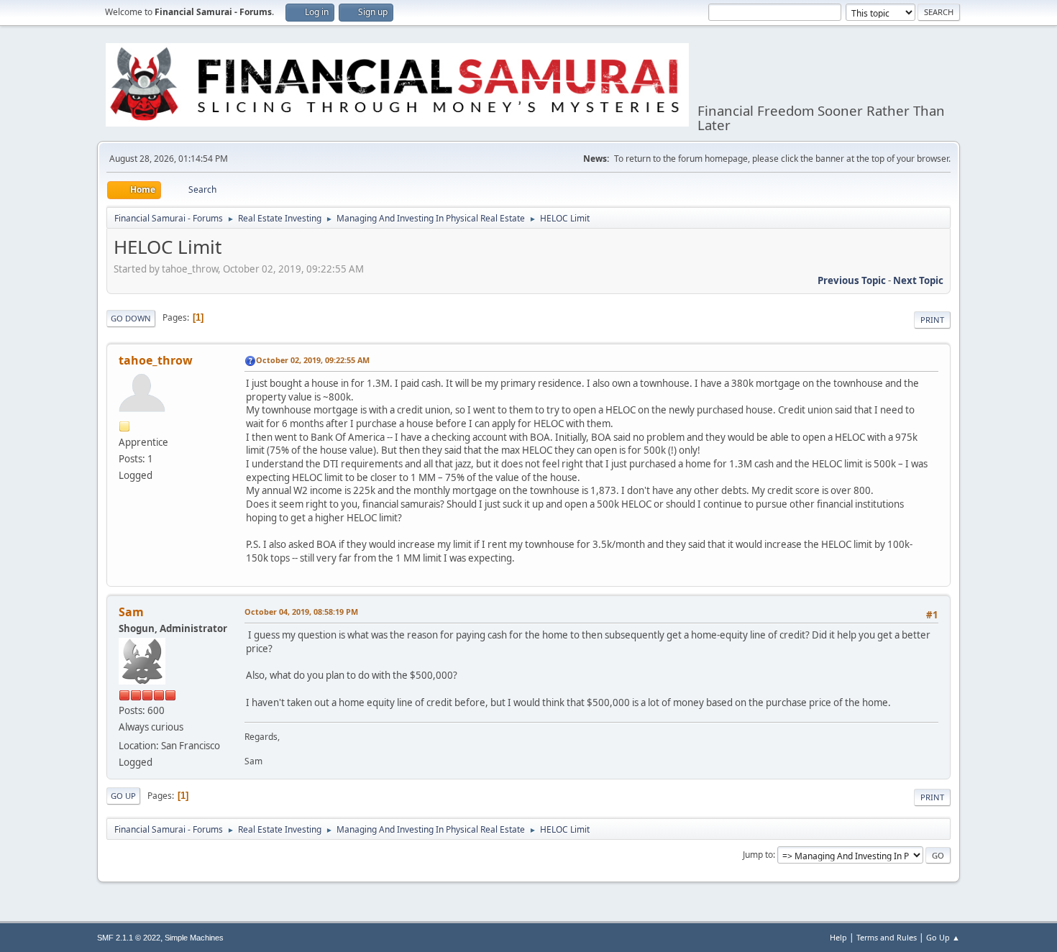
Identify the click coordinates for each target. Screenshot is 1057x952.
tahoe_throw (156, 360)
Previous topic (852, 280)
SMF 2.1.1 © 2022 (128, 937)
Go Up (123, 795)
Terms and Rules (886, 937)
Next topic (918, 280)
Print (932, 319)
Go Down (131, 318)
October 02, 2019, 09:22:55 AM (313, 359)
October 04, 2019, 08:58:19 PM (301, 611)
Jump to (758, 854)
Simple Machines (194, 937)
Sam (131, 612)
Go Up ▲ (943, 937)
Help (838, 937)
